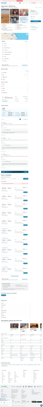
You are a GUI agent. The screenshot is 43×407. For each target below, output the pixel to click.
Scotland (15, 377)
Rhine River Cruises (16, 376)
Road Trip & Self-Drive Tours (30, 364)
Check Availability (25, 178)
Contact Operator (34, 29)
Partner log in (23, 398)
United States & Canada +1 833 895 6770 (36, 392)
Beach (34, 380)
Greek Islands (9, 382)
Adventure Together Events (14, 392)
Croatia (9, 377)
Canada (15, 380)
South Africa (3, 379)
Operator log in (12, 398)
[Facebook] (12, 402)
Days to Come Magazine (3, 394)
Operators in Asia (18, 364)
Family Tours (35, 364)
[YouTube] (19, 402)
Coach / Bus (34, 378)
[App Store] (34, 402)
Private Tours (39, 364)
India (2, 382)
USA (14, 382)
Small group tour (10, 364)
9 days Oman (14, 364)
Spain (15, 378)
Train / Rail (34, 379)
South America (3, 376)
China (2, 381)
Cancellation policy (3, 397)
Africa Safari (34, 376)
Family (34, 381)
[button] (8, 22)
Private (34, 382)
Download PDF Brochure (35, 27)
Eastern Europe (9, 379)
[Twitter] (13, 402)
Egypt (2, 377)
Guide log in (23, 392)
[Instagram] (15, 402)
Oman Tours (22, 364)
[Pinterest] (17, 402)
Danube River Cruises (10, 378)
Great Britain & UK (10, 380)
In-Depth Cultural (35, 377)
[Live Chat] (41, 405)
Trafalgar (24, 376)
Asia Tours (25, 364)
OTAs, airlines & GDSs (24, 397)
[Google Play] (39, 402)
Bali (2, 380)
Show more (2, 126)
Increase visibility (13, 396)
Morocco (3, 378)
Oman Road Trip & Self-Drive (4, 364)
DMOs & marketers (24, 396)
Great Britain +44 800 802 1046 (35, 393)
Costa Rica (15, 381)
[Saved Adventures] (39, 3)
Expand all (26, 41)
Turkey (15, 379)
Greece (9, 381)
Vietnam (9, 376)
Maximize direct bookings (14, 397)
